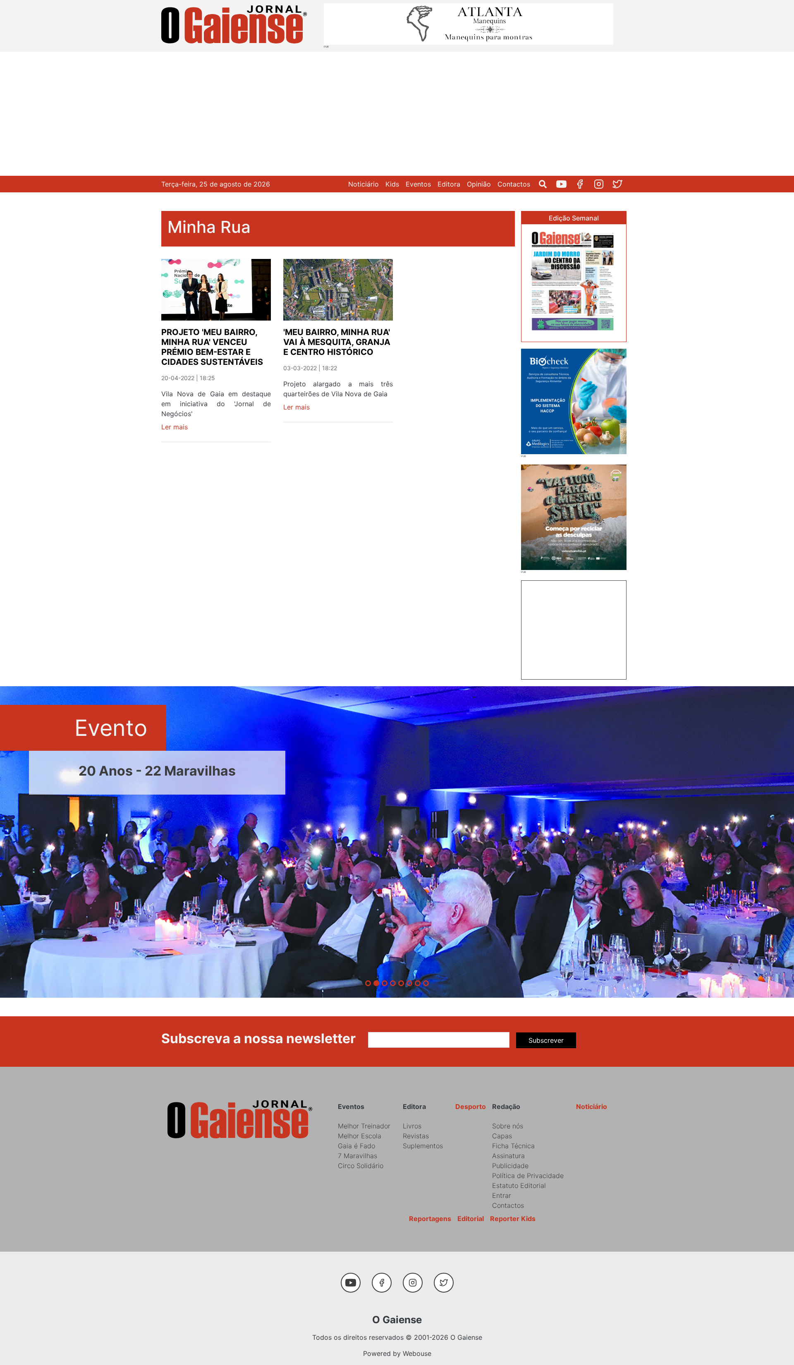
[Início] (235, 25)
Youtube (565, 184)
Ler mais (174, 427)
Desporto (470, 1106)
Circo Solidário (360, 1165)
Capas (502, 1136)
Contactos (513, 184)
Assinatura (508, 1156)
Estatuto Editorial (519, 1185)
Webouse (417, 1353)
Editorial (470, 1218)
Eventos (418, 184)
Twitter (621, 184)
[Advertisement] (397, 114)
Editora (449, 184)
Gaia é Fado (356, 1146)
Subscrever (546, 1040)
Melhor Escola (359, 1136)
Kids (392, 184)
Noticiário (363, 184)
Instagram (602, 184)
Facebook (583, 184)
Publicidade (510, 1165)
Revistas (416, 1136)
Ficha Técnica (513, 1146)
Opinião (479, 184)
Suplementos (423, 1146)
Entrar (501, 1195)
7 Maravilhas (357, 1156)
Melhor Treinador (364, 1126)
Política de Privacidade (528, 1175)
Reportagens (430, 1218)
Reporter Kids (513, 1218)
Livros (412, 1126)
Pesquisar (546, 184)
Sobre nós (507, 1126)
